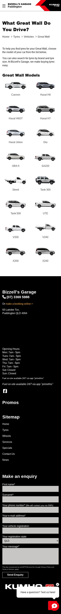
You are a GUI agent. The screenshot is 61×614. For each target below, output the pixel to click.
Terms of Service (8, 569)
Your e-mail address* (13, 515)
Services (7, 442)
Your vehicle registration (15, 526)
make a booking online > (19, 303)
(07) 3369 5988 (18, 297)
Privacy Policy (46, 567)
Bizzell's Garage (19, 4)
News (5, 460)
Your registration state (14, 536)
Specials (7, 448)
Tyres (5, 430)
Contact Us (8, 454)
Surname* (7, 494)
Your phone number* (27, 505)
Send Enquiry (15, 574)
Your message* (10, 546)
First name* (8, 484)
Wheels (6, 436)
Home (5, 424)
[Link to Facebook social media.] (5, 391)
